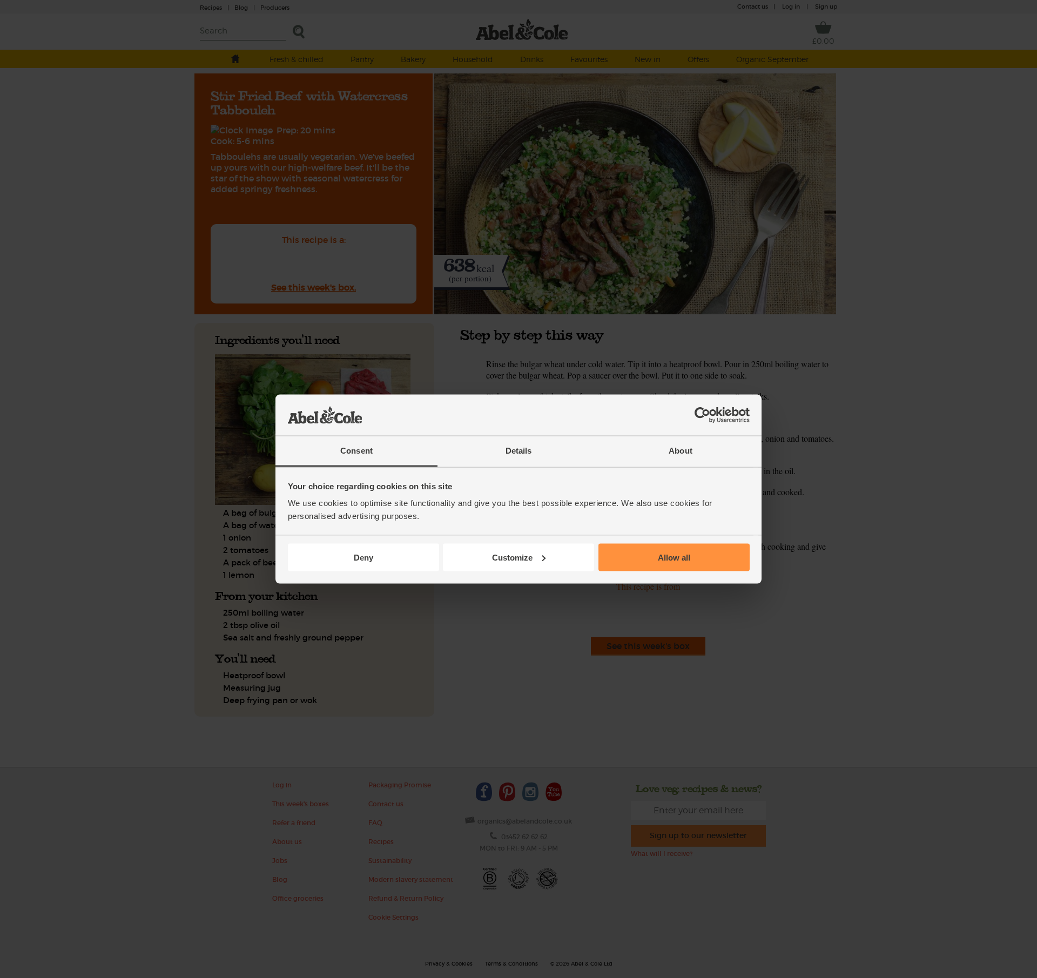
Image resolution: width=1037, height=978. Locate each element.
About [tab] (680, 450)
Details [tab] (519, 450)
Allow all (674, 557)
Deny (363, 557)
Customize (512, 557)
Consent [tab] (356, 450)
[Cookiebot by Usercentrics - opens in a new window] (702, 415)
